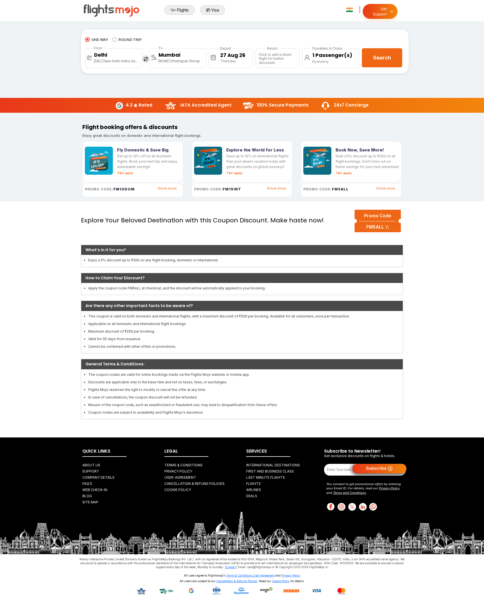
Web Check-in (94, 490)
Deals (251, 496)
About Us (91, 465)
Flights (183, 10)
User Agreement (263, 575)
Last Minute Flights (265, 477)
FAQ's (87, 483)
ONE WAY (99, 39)
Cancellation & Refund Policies (194, 483)
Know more (167, 188)
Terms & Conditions (183, 465)
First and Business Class (270, 471)
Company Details (98, 477)
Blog (87, 496)
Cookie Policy (177, 490)
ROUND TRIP (130, 39)
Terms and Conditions (349, 493)
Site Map (90, 502)
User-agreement (180, 477)
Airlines (253, 490)
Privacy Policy (178, 471)
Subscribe (377, 468)
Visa (215, 10)
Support (90, 471)
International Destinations (273, 465)
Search (382, 58)
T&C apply (125, 173)
